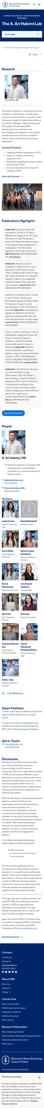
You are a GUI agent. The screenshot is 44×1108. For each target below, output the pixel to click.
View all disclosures (11, 937)
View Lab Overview (10, 176)
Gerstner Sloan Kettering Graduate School (21, 1036)
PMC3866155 (15, 257)
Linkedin (16, 972)
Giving (5, 992)
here (38, 919)
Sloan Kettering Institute (13, 1032)
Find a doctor (8, 1020)
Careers (5, 988)
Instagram (3, 972)
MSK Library (7, 1044)
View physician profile (14, 488)
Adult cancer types (10, 1004)
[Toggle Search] (34, 5)
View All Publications (13, 413)
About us (6, 984)
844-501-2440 (8, 968)
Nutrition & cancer (10, 1016)
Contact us (7, 957)
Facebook (6, 972)
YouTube (13, 972)
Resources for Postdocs (27, 729)
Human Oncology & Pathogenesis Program (22, 48)
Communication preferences (15, 1069)
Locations (6, 961)
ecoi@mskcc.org (29, 928)
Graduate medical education (15, 1040)
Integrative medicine (11, 1012)
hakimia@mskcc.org (13, 480)
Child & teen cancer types (13, 1008)
